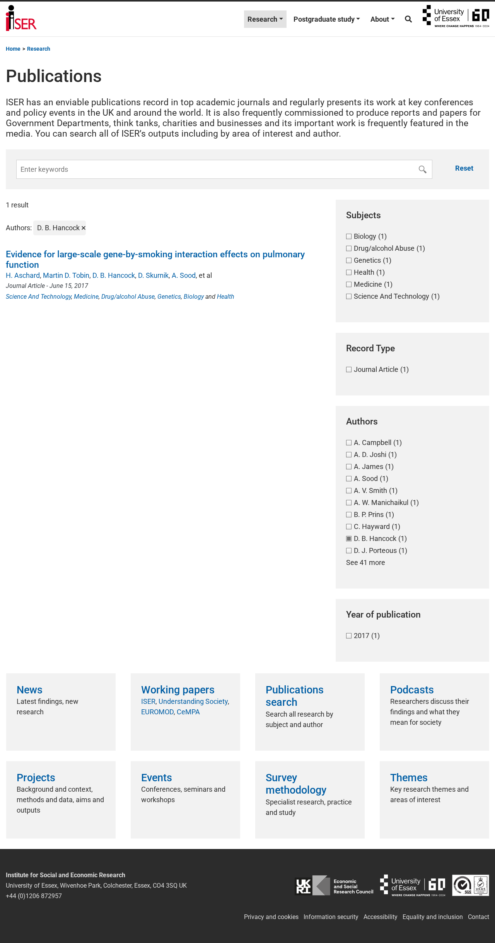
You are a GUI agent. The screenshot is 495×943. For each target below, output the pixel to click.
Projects (36, 778)
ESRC (334, 885)
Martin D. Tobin (66, 275)
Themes (409, 778)
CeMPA (188, 712)
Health (225, 296)
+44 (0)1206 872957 (34, 896)
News (30, 690)
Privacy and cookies (271, 917)
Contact (478, 917)
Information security (331, 917)
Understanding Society (193, 701)
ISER (148, 701)
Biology (194, 296)
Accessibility (381, 917)
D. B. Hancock (113, 275)
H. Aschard (23, 275)
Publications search (295, 696)
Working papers (178, 690)
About (379, 19)
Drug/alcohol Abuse (128, 296)
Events (156, 778)
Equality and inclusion (433, 917)
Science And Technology (38, 296)
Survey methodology (296, 784)
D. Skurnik (153, 275)
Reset (464, 168)
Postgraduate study (324, 19)
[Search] (408, 19)
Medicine (86, 296)
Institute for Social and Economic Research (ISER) (21, 19)
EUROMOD (157, 712)
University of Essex (456, 19)
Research (262, 19)
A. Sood (184, 275)
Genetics (169, 296)
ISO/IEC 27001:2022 (470, 885)
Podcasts (412, 690)
